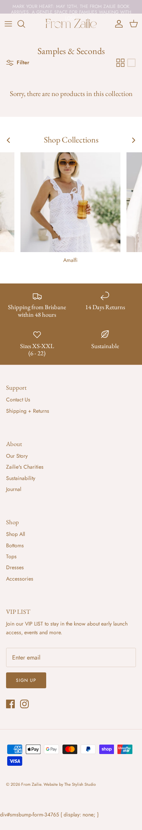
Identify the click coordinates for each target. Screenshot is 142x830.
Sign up (26, 680)
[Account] (117, 23)
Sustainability (20, 478)
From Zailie (31, 784)
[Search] (25, 23)
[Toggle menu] (8, 23)
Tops (11, 556)
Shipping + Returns (27, 411)
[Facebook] (10, 704)
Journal (13, 489)
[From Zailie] (71, 23)
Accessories (19, 578)
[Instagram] (24, 704)
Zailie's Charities (25, 467)
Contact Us (18, 399)
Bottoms (15, 545)
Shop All (15, 534)
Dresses (15, 567)
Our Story (17, 456)
